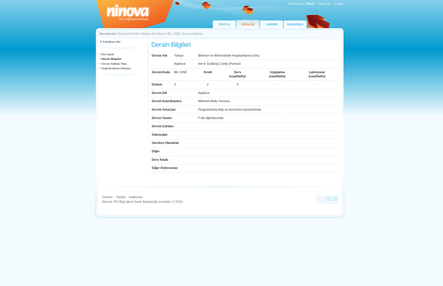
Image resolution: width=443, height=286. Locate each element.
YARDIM (271, 24)
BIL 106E (173, 34)
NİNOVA (224, 24)
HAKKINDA (295, 24)
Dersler (135, 34)
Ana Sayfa (107, 54)
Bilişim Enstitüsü (153, 34)
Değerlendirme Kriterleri (116, 68)
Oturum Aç (324, 3)
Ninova (122, 34)
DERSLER (248, 24)
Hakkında (135, 197)
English (338, 3)
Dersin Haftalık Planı (114, 63)
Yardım (121, 197)
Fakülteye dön (111, 41)
